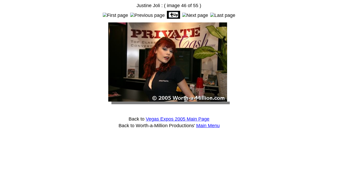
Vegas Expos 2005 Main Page (177, 119)
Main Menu (208, 125)
